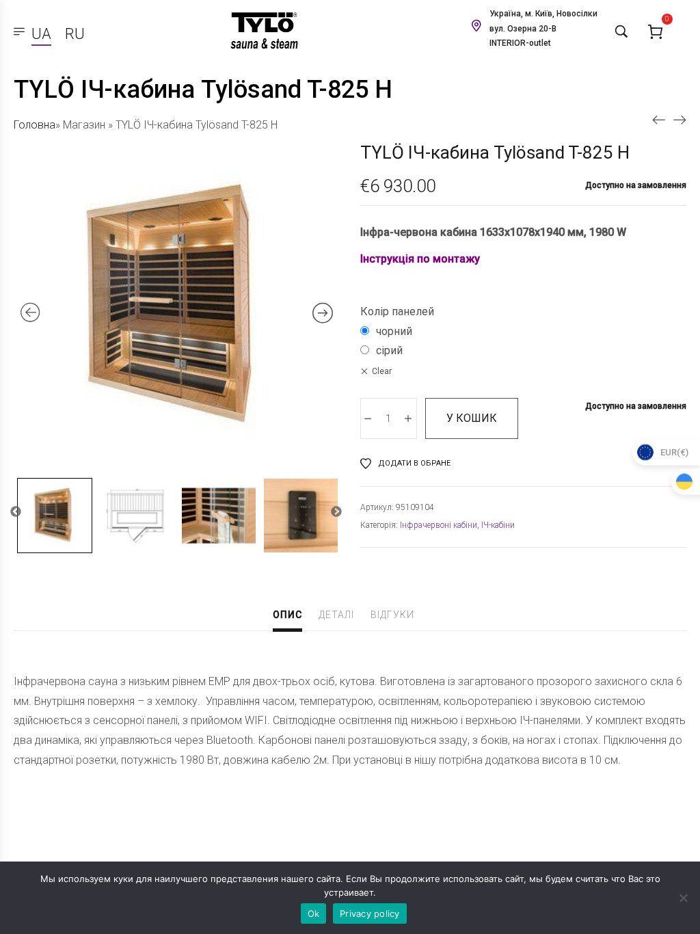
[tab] (287, 616)
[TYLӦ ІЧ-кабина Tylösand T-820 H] (659, 118)
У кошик (471, 418)
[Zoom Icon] (177, 306)
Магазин (84, 124)
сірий (389, 350)
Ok (314, 913)
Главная (33, 124)
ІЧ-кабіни (498, 525)
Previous (16, 512)
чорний (394, 331)
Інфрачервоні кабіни (438, 525)
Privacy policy (370, 913)
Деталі (336, 614)
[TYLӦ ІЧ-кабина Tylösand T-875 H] (679, 118)
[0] (655, 31)
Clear (382, 371)
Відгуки (392, 614)
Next (336, 512)
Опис (287, 614)
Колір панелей (397, 311)
